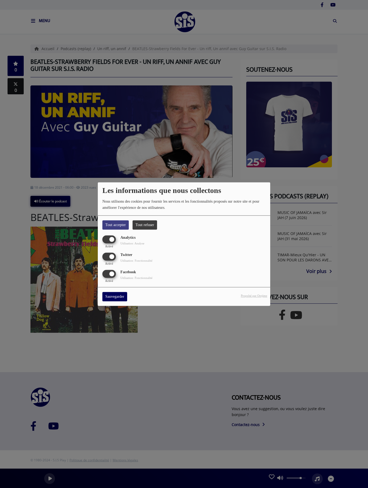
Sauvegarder (114, 297)
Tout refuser (145, 225)
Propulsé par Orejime (254, 295)
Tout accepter (115, 225)
